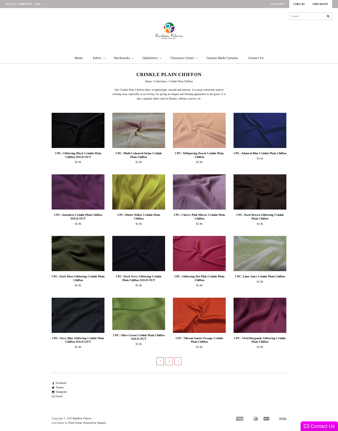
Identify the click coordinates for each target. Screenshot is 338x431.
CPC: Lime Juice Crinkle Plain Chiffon (260, 276)
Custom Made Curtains (222, 58)
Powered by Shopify (94, 422)
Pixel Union (75, 422)
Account (277, 4)
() (299, 4)
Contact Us (255, 58)
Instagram (61, 391)
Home (79, 58)
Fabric (97, 58)
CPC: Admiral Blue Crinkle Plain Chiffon (260, 153)
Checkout (320, 4)
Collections (160, 81)
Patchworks (122, 58)
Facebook (61, 383)
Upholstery (150, 58)
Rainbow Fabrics (82, 418)
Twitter (60, 387)
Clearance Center (182, 58)
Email (59, 396)
